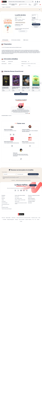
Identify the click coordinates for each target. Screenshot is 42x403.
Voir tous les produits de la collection (20, 94)
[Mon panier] (37, 1)
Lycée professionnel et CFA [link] (5, 204)
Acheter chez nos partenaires (36, 26)
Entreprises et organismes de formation (34, 195)
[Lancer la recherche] (32, 1)
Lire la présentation (22, 31)
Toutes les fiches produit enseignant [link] (7, 208)
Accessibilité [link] (4, 219)
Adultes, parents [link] (17, 201)
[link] (11, 135)
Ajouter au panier (35, 24)
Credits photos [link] (13, 217)
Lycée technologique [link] (4, 202)
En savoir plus (13, 180)
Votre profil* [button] (5, 174)
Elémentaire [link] (3, 198)
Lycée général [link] (4, 201)
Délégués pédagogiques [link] (10, 219)
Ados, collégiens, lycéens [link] (18, 198)
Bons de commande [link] (21, 219)
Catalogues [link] (16, 219)
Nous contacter (30, 4)
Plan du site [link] (3, 217)
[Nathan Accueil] (4, 1)
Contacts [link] (38, 219)
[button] (8, 25)
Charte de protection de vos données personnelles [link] (23, 217)
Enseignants (3, 195)
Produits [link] (21, 221)
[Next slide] (40, 83)
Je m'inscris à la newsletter (33, 174)
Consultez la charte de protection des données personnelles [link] (23, 180)
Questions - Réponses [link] (28, 219)
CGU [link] (33, 219)
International (30, 202)
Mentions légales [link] (8, 217)
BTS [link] (2, 205)
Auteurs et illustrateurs (31, 198)
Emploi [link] (39, 217)
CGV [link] (35, 219)
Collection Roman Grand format (20, 22)
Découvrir (26, 113)
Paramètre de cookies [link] (34, 217)
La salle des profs (36, 4)
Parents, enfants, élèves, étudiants (20, 195)
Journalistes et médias (31, 201)
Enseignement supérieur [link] (5, 207)
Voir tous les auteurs (17, 25)
